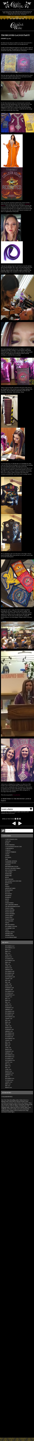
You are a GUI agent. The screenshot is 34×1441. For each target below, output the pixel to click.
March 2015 (8, 1049)
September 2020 (10, 947)
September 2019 (10, 960)
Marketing (8, 873)
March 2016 (8, 1027)
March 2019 (8, 967)
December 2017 (9, 991)
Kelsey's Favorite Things (12, 868)
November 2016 (9, 1013)
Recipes (7, 892)
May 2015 (7, 1045)
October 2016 (9, 1015)
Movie (7, 877)
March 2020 (8, 957)
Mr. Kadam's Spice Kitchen (13, 881)
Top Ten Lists (9, 921)
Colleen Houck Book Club (13, 846)
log (25, 17)
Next (20, 823)
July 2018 (7, 980)
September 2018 (10, 977)
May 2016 (7, 1024)
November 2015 (9, 1035)
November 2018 (9, 973)
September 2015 (9, 1038)
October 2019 (9, 958)
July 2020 (7, 949)
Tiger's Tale (8, 917)
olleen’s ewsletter (17, 18)
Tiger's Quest (9, 915)
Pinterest (20, 818)
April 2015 (8, 1047)
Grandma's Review (10, 863)
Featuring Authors (11, 861)
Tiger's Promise (10, 913)
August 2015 (8, 1040)
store (7, 901)
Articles (8, 841)
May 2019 (7, 964)
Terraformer (9, 903)
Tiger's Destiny (10, 910)
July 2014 (7, 1064)
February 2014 (9, 1073)
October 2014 (9, 1058)
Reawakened (9, 890)
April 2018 (8, 984)
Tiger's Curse (9, 908)
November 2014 (9, 1056)
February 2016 (9, 1029)
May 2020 (7, 953)
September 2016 (10, 1016)
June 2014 (8, 1065)
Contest (7, 850)
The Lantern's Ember (11, 904)
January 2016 (9, 1031)
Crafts (7, 854)
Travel (7, 922)
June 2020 (8, 951)
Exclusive (8, 857)
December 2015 (9, 1033)
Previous (14, 823)
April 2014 (8, 1069)
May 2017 (7, 1002)
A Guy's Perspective (11, 839)
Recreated (8, 893)
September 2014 (10, 1060)
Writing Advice (9, 932)
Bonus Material (10, 844)
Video (7, 930)
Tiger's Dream (9, 912)
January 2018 (9, 989)
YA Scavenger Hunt (11, 937)
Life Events (8, 872)
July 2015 (7, 1042)
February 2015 (9, 1051)
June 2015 (7, 1044)
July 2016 (7, 1020)
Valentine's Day (10, 928)
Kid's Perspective (10, 870)
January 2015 (8, 1053)
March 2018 (8, 986)
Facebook (15, 818)
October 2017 (9, 993)
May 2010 (7, 1085)
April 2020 (8, 955)
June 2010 (8, 1084)
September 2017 (10, 995)
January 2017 (8, 1009)
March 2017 (8, 1006)
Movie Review (9, 879)
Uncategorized (10, 924)
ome (8, 17)
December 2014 (9, 1055)
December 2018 (9, 971)
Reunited (18, 795)
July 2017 (7, 998)
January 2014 (9, 1074)
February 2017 (9, 1007)
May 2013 (7, 1076)
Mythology (8, 883)
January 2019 (9, 969)
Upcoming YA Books (11, 926)
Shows (7, 899)
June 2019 (8, 962)
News (6, 884)
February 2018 (9, 987)
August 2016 (8, 1018)
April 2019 (8, 966)
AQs (17, 17)
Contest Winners (10, 852)
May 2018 (7, 982)
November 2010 (9, 1078)
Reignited (8, 895)
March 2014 (8, 1071)
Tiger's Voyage (9, 919)
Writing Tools (9, 935)
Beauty (7, 843)
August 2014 (8, 1062)
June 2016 (8, 1022)
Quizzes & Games (10, 888)
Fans (14, 795)
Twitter (17, 818)
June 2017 (7, 1000)
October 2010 (9, 1080)
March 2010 (8, 1087)
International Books (11, 866)
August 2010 (8, 1082)
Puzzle (7, 886)
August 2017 (8, 996)
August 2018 (8, 978)
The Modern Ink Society (12, 906)
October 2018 (9, 975)
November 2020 (9, 946)
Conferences (9, 848)
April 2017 (8, 1004)
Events (7, 855)
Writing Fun (9, 933)
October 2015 (9, 1036)
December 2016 (9, 1011)
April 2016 (8, 1025)
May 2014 (7, 1067)
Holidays (8, 864)
